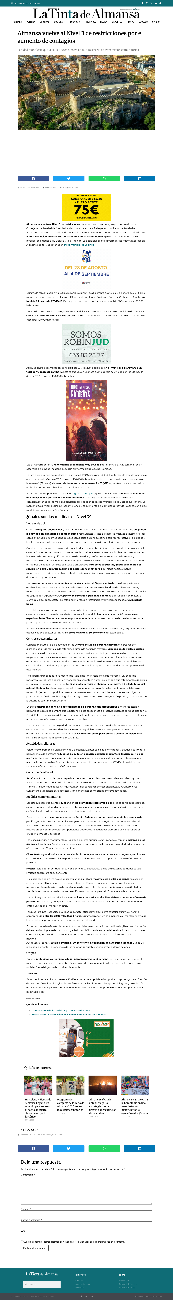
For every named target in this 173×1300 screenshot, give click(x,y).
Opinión (156, 22)
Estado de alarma (44, 1135)
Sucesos (143, 22)
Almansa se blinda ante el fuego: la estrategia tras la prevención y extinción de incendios (103, 1106)
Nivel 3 (55, 1135)
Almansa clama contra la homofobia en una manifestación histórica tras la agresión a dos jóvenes (134, 1106)
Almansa (24, 1135)
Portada (17, 22)
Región (103, 22)
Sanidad (62, 1135)
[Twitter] (86, 1297)
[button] (33, 178)
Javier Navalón (156, 1297)
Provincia (90, 22)
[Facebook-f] (142, 3)
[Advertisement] (84, 153)
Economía (75, 22)
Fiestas (130, 22)
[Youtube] (156, 3)
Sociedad (44, 22)
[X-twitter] (151, 3)
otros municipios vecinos (79, 244)
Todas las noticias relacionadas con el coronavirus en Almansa (69, 1014)
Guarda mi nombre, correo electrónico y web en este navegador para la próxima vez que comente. (74, 1242)
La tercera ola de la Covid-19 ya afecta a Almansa (61, 1010)
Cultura (58, 22)
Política (30, 22)
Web (23, 1231)
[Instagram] (147, 3)
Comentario (28, 1175)
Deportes (117, 22)
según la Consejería (83, 493)
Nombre (26, 1209)
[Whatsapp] (160, 3)
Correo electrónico (31, 1220)
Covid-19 (32, 1135)
